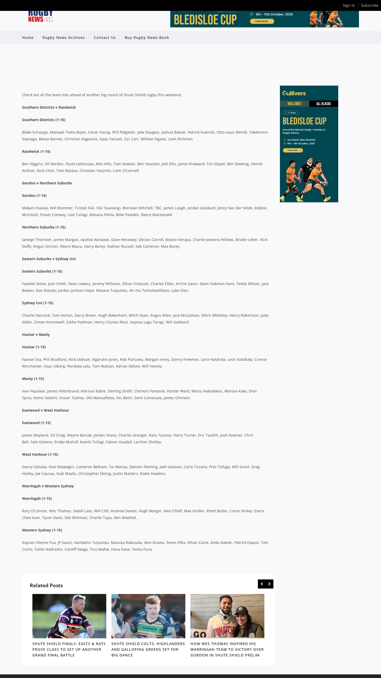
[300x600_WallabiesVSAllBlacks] (309, 200)
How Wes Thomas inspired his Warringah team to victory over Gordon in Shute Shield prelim (227, 649)
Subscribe (369, 5)
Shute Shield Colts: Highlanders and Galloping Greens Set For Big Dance (148, 649)
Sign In (349, 5)
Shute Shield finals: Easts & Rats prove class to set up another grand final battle (69, 649)
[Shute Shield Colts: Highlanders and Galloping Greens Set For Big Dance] (148, 616)
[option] (69, 626)
